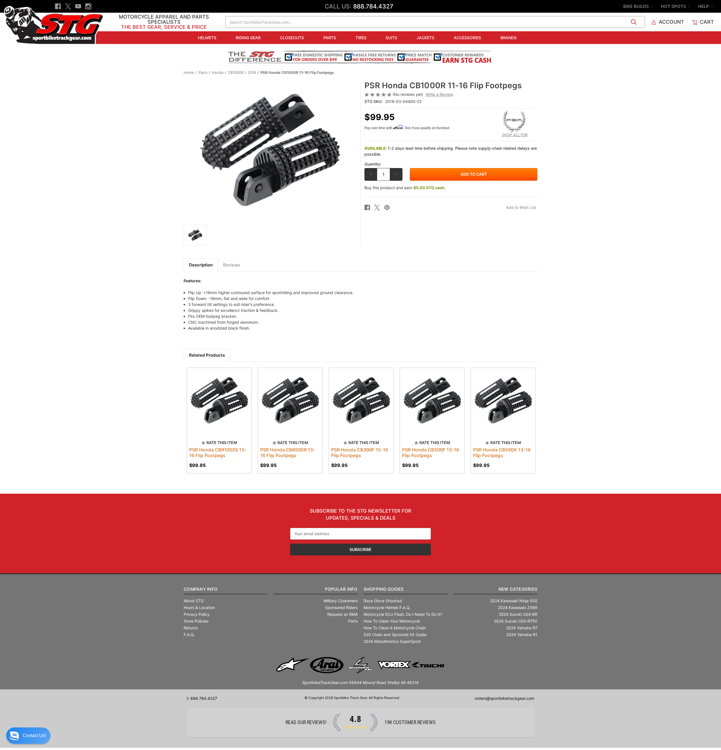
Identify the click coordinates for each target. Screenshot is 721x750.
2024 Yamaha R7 (521, 627)
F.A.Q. (189, 634)
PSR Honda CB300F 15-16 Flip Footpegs (359, 452)
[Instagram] (88, 6)
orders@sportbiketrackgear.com (504, 698)
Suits (392, 37)
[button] (28, 735)
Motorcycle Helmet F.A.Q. (387, 607)
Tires (361, 37)
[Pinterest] (387, 207)
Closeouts (292, 37)
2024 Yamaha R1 (521, 634)
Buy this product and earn (405, 187)
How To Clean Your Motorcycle (392, 621)
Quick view (213, 395)
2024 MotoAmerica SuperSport (392, 641)
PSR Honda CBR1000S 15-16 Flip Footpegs (218, 452)
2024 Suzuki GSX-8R (518, 614)
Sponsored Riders (341, 607)
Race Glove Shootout (383, 600)
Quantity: (372, 164)
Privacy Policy (197, 614)
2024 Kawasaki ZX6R (517, 607)
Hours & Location (199, 607)
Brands (509, 37)
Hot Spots (674, 6)
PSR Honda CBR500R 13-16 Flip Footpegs (287, 452)
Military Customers (341, 600)
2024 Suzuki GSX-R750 (515, 621)
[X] (68, 6)
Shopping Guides (384, 589)
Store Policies (196, 621)
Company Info (200, 589)
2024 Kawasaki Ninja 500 (513, 600)
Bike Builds (636, 6)
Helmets (207, 37)
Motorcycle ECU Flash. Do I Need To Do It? (403, 614)
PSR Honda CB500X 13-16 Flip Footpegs (502, 452)
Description (201, 265)
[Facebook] (58, 6)
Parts (330, 37)
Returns (191, 627)
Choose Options (219, 405)
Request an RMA (342, 614)
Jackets (426, 37)
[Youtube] (78, 6)
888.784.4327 (373, 6)
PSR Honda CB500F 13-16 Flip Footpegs (430, 452)
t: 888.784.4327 (202, 698)
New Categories (518, 589)
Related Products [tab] (207, 355)
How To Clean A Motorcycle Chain (395, 627)
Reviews (231, 265)
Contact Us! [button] (34, 735)
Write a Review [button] (439, 94)
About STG (194, 600)
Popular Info (341, 589)
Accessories (468, 37)
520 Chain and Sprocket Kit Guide (395, 634)
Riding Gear (249, 37)
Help (704, 6)
